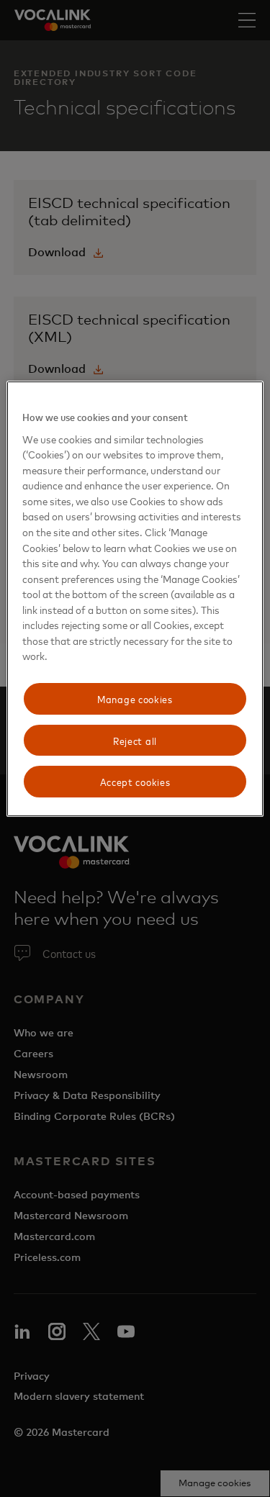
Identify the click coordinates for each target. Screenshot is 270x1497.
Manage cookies (135, 698)
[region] (134, 599)
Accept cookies (135, 781)
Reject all (135, 740)
